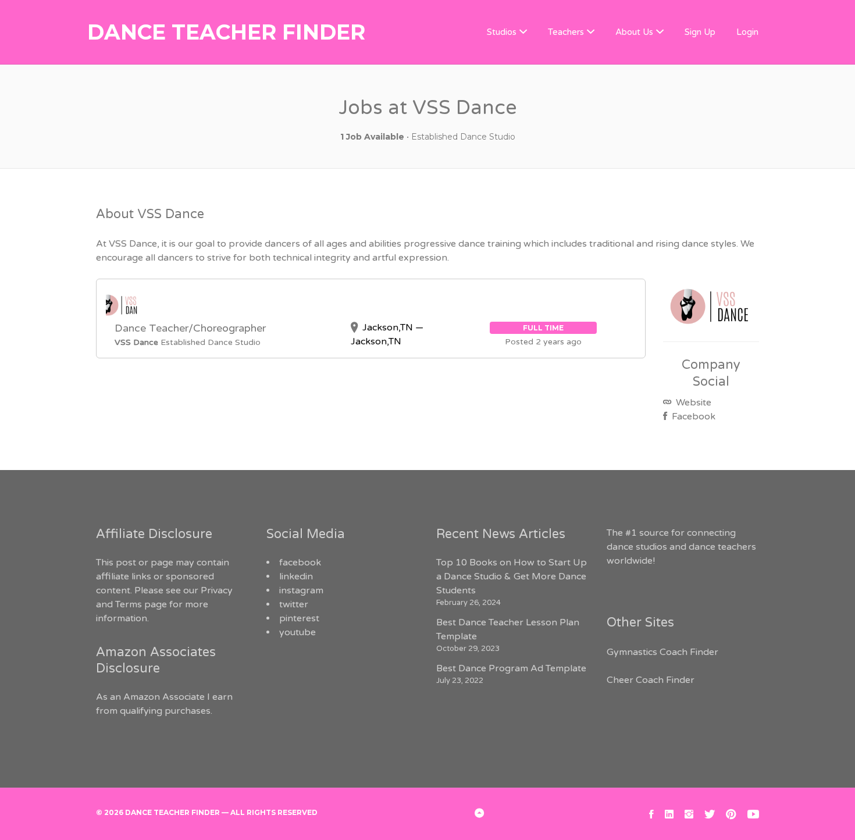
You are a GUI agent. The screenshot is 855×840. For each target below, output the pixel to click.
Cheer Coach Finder (650, 680)
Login (747, 32)
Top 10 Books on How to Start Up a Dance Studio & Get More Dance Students (511, 576)
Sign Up (700, 32)
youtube (297, 632)
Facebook (692, 416)
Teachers (566, 32)
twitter (293, 604)
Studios (501, 32)
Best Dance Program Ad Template (511, 668)
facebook (300, 562)
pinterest (299, 618)
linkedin (296, 576)
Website (692, 402)
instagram (301, 590)
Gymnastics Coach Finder (662, 652)
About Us (634, 32)
